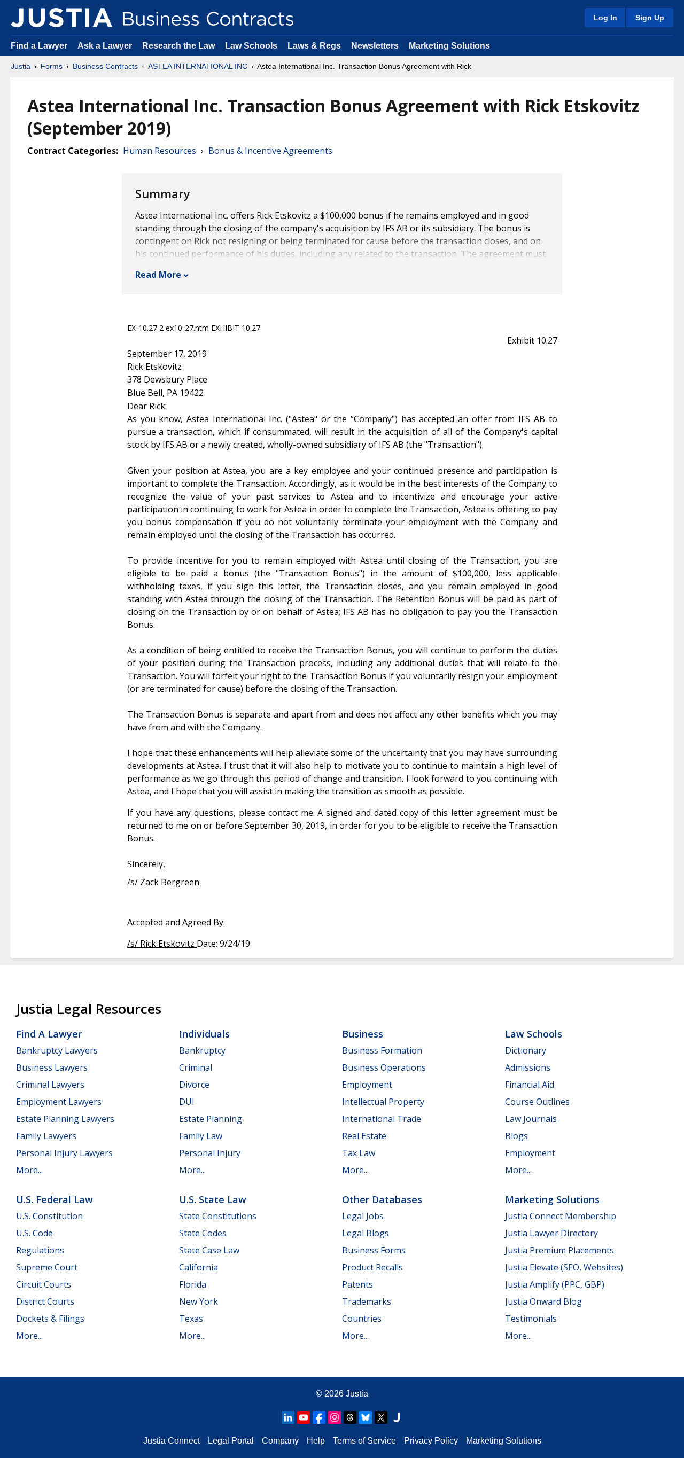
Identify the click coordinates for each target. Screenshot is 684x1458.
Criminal (195, 1067)
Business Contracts (105, 66)
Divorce (194, 1084)
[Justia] (61, 17)
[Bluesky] (365, 1417)
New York (198, 1301)
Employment (367, 1084)
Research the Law (178, 45)
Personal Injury (209, 1153)
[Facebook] (319, 1417)
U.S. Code (34, 1233)
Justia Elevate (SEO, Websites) (564, 1267)
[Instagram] (334, 1417)
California (198, 1267)
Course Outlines (537, 1102)
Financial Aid (529, 1084)
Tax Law (358, 1153)
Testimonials (531, 1318)
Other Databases (382, 1199)
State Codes (203, 1233)
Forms (52, 66)
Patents (357, 1284)
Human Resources (159, 151)
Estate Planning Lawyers (65, 1119)
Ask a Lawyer (105, 45)
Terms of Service (364, 1440)
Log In (605, 17)
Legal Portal (231, 1440)
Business (362, 1033)
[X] (381, 1417)
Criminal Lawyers (50, 1084)
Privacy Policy (431, 1440)
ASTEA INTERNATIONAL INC (197, 66)
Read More (158, 274)
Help (316, 1440)
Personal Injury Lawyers (64, 1153)
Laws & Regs (314, 45)
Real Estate (364, 1136)
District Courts (45, 1301)
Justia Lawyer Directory (551, 1233)
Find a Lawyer (39, 45)
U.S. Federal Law (54, 1199)
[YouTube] (303, 1417)
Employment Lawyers (59, 1102)
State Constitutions (217, 1216)
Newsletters (375, 45)
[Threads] (350, 1417)
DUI (187, 1102)
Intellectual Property (383, 1102)
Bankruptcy (202, 1050)
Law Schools (251, 45)
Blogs (516, 1136)
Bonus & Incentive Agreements (270, 151)
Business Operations (384, 1067)
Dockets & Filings (50, 1318)
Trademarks (366, 1301)
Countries (362, 1318)
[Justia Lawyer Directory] (396, 1417)
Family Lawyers (46, 1136)
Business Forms (374, 1250)
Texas (191, 1318)
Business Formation (382, 1050)
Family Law (200, 1136)
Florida (192, 1284)
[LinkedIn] (288, 1417)
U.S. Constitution (49, 1216)
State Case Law (209, 1250)
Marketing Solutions (449, 45)
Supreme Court (46, 1267)
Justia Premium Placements (559, 1250)
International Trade (381, 1119)
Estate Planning (210, 1119)
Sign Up (649, 17)
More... (29, 1170)
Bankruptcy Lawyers (57, 1050)
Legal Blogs (365, 1233)
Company (280, 1440)
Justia (20, 66)
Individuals (204, 1033)
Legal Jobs (363, 1216)
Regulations (40, 1250)
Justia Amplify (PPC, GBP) (554, 1284)
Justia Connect (171, 1440)
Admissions (527, 1067)
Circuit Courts (43, 1284)
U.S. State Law (212, 1199)
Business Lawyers (52, 1067)
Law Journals (531, 1119)
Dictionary (525, 1050)
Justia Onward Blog (543, 1301)
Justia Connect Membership (560, 1216)
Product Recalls (372, 1267)
